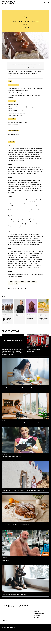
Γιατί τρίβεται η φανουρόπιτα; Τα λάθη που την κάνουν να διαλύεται (15, 524)
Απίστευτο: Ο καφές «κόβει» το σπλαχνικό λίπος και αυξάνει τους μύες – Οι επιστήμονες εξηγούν (21, 422)
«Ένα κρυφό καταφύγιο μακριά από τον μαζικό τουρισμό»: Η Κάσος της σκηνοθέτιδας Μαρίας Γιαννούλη (23, 490)
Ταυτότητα (36, 617)
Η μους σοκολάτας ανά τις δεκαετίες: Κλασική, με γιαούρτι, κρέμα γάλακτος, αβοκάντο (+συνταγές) (7, 319)
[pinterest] (25, 27)
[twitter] (29, 27)
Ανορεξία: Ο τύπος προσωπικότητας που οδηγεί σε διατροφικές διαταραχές (17, 387)
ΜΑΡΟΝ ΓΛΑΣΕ (22, 281)
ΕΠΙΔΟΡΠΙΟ (11, 281)
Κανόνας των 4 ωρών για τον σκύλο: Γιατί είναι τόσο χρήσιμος (14, 594)
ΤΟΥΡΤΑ (16, 283)
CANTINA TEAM (25, 24)
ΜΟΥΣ (28, 281)
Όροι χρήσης (37, 611)
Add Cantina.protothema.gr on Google (25, 67)
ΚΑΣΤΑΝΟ (16, 281)
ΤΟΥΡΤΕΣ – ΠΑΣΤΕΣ (25, 14)
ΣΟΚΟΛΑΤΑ (11, 283)
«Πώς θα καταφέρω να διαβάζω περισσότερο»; (11, 456)
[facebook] (22, 27)
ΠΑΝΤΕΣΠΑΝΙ (34, 281)
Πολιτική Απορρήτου (39, 613)
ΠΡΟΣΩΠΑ (16, 314)
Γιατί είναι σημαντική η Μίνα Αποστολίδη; (19, 316)
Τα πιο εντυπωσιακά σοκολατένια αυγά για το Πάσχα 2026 (31, 317)
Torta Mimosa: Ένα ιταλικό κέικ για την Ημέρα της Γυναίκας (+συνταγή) (43, 317)
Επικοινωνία (37, 615)
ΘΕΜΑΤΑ (4, 314)
